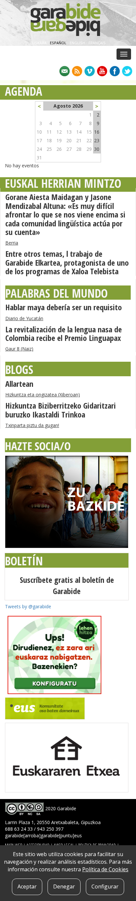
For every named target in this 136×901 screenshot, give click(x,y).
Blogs (19, 369)
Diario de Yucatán (24, 318)
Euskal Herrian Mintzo (63, 183)
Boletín (24, 561)
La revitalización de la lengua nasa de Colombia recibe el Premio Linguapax (63, 333)
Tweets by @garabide (28, 606)
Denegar (64, 886)
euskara (39, 42)
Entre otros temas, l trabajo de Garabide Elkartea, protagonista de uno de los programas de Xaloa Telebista (67, 262)
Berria (11, 243)
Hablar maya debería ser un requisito (63, 307)
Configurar (105, 886)
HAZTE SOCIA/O (38, 445)
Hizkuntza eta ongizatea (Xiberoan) (42, 394)
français (97, 42)
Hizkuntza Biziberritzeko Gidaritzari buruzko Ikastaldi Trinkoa (60, 409)
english (78, 42)
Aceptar (27, 886)
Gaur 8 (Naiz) (19, 349)
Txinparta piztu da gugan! (32, 425)
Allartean (19, 383)
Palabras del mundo (56, 293)
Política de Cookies (105, 869)
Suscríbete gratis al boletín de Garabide (67, 585)
